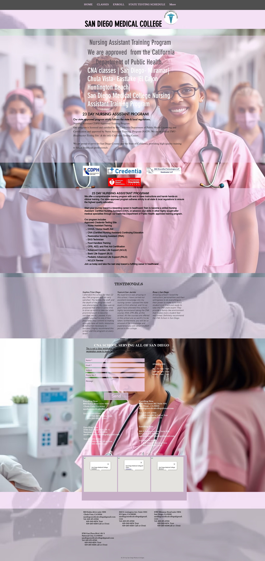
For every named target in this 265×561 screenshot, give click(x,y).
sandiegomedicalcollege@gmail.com (101, 409)
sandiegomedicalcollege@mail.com (156, 408)
